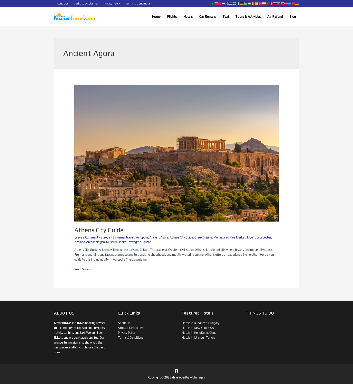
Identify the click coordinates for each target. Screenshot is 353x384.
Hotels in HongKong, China (199, 332)
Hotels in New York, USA (198, 327)
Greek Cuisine (203, 237)
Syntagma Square (139, 242)
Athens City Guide (99, 230)
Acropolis (142, 237)
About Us (63, 3)
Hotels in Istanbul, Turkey (198, 337)
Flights (172, 16)
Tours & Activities (248, 16)
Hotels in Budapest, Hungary (200, 323)
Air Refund (275, 16)
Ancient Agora (159, 237)
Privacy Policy (112, 3)
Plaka (122, 242)
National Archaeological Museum (96, 242)
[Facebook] (176, 371)
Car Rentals (207, 16)
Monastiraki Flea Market (229, 237)
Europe (105, 237)
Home (156, 16)
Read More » (82, 269)
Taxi (225, 16)
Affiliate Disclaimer (86, 3)
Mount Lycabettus (259, 237)
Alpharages (197, 377)
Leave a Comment (86, 237)
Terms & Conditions (138, 3)
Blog (292, 16)
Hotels (188, 16)
